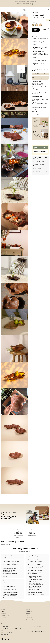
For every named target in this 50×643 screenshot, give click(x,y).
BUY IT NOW (44, 29)
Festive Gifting (4, 634)
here (35, 35)
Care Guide (34, 111)
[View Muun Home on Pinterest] (8, 639)
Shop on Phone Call (41, 151)
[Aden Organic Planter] (44, 122)
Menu (2, 607)
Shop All (3, 609)
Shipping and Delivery (37, 96)
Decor (2, 611)
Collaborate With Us (31, 619)
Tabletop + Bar (4, 613)
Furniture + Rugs (5, 615)
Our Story (28, 609)
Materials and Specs (36, 81)
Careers (28, 613)
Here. (34, 165)
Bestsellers (4, 617)
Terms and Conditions (6, 632)
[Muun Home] (25, 9)
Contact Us (29, 611)
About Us (28, 607)
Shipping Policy (4, 630)
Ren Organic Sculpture (36, 132)
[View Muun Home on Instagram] (2, 639)
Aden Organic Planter (36, 121)
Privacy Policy (4, 626)
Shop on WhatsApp (41, 148)
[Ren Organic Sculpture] (44, 134)
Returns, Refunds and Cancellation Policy (11, 628)
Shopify (47, 638)
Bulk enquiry (29, 617)
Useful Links (4, 623)
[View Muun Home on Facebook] (5, 639)
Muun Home (39, 638)
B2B (27, 615)
